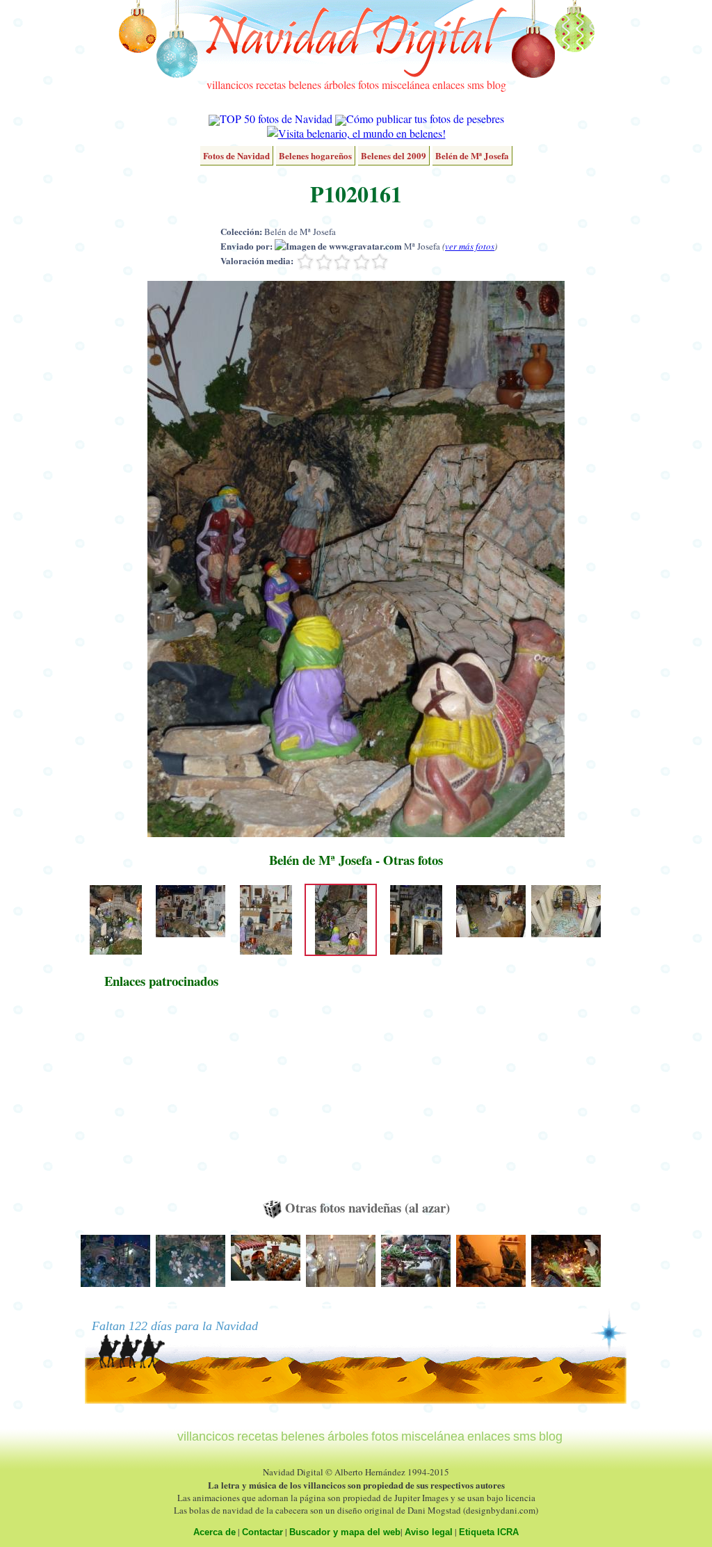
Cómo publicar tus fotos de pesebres (425, 118)
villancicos (230, 84)
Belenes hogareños (315, 155)
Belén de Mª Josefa (472, 155)
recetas (271, 84)
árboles (339, 84)
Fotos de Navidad (236, 155)
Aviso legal (429, 1532)
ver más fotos (469, 246)
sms (475, 84)
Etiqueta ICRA (489, 1532)
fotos (368, 84)
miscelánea (406, 84)
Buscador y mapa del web (344, 1532)
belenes (305, 84)
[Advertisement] (161, 1100)
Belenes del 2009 (393, 155)
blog (496, 84)
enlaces (448, 84)
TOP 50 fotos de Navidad (276, 118)
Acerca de (214, 1532)
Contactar (262, 1532)
